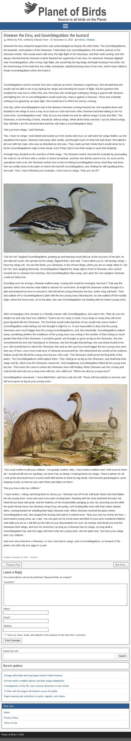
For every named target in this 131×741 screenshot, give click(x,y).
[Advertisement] (40, 739)
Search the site (10, 651)
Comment (9, 582)
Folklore (81, 39)
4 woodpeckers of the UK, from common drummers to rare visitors (36, 686)
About (7, 712)
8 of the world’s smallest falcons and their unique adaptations (34, 681)
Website (8, 626)
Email (7, 617)
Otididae (90, 39)
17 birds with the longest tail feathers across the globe (30, 691)
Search (122, 656)
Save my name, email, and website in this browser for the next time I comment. (46, 635)
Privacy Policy (11, 717)
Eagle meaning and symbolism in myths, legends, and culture (34, 696)
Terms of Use (10, 723)
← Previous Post (11, 565)
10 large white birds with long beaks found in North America (33, 675)
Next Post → (121, 565)
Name (7, 609)
